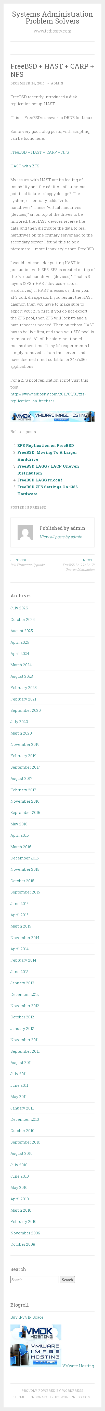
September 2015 (25, 892)
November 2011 (24, 1039)
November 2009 (25, 1232)
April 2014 (19, 948)
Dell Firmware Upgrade (27, 562)
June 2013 (19, 971)
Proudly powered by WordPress (52, 1390)
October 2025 (22, 619)
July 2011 (18, 1073)
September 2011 (25, 1051)
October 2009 (22, 1244)
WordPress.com (76, 1397)
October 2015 (22, 880)
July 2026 (19, 607)
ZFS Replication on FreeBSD (45, 445)
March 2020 (21, 733)
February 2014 (23, 960)
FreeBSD (38, 507)
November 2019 (25, 744)
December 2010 (24, 1119)
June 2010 (19, 1176)
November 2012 (24, 1005)
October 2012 (22, 1016)
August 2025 (21, 630)
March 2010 (20, 1210)
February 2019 (23, 755)
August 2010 (21, 1153)
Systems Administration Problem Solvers (52, 17)
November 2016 (25, 801)
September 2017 (25, 767)
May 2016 (19, 823)
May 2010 (19, 1187)
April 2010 (19, 1198)
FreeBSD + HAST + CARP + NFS (39, 152)
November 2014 (24, 937)
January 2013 (22, 982)
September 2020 (25, 710)
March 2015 (20, 926)
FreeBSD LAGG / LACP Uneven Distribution (79, 565)
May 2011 (18, 1096)
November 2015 (24, 869)
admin (57, 83)
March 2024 (21, 664)
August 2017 (21, 778)
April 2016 (19, 835)
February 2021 (23, 699)
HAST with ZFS (24, 165)
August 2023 (21, 676)
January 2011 (22, 1108)
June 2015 (19, 903)
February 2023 (23, 687)
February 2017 (23, 789)
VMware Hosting (77, 1365)
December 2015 (24, 857)
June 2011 (19, 1085)
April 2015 (19, 914)
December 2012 (24, 994)
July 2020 (19, 721)
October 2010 (22, 1130)
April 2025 (19, 642)
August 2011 (21, 1062)
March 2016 (20, 846)
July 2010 (19, 1164)
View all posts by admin (61, 536)
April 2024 (19, 653)
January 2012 (22, 1028)
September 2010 (25, 1142)
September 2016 (25, 812)
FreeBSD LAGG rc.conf (39, 479)
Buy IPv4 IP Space (27, 1317)
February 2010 (23, 1221)
